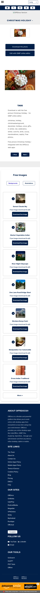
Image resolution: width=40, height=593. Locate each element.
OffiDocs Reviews (16, 577)
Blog (9, 475)
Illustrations (29, 183)
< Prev (15, 154)
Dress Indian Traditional (20, 378)
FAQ (9, 485)
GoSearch (11, 558)
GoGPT (10, 561)
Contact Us (11, 459)
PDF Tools (11, 564)
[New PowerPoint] (32, 7)
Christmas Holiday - (20, 20)
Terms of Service (13, 468)
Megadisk (11, 508)
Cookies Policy (13, 472)
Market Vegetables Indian (20, 235)
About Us (11, 455)
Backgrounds (13, 183)
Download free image (20, 214)
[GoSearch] (13, 7)
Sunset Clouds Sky (20, 206)
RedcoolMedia (13, 505)
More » (20, 395)
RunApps (11, 521)
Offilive (10, 567)
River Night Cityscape (20, 264)
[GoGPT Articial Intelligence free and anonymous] (7, 7)
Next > (25, 154)
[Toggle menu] (2, 2)
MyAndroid (11, 518)
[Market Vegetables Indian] (21, 231)
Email (12, 545)
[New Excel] (26, 7)
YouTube (13, 542)
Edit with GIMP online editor (20, 53)
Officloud (11, 525)
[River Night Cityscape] (21, 260)
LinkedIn (23, 542)
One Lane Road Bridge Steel (20, 292)
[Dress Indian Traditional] (21, 375)
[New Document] (20, 7)
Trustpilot (12, 532)
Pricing (10, 478)
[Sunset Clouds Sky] (21, 203)
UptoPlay (11, 502)
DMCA (10, 481)
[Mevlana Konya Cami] (21, 317)
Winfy (10, 515)
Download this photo (20, 47)
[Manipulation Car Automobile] (21, 346)
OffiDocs (11, 495)
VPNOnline (12, 512)
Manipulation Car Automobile (20, 350)
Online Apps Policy (14, 462)
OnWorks (11, 498)
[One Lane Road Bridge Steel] (21, 289)
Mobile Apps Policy (14, 465)
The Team (11, 452)
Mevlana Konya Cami (20, 321)
